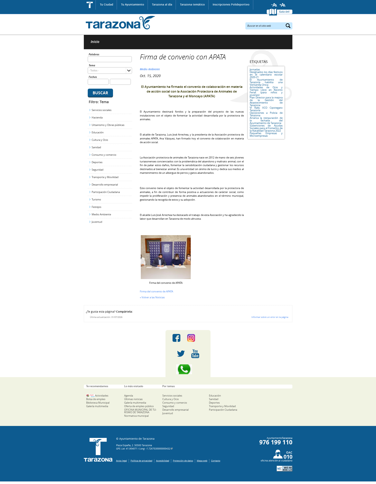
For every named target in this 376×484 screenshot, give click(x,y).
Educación (98, 132)
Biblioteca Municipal (97, 402)
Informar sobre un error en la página (269, 317)
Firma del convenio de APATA (156, 291)
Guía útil (284, 11)
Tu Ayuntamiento (132, 4)
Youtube (195, 353)
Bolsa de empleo (95, 399)
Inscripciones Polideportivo (231, 4)
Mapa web (202, 460)
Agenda (128, 395)
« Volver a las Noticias (152, 297)
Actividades (101, 395)
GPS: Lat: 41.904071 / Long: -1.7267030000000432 (143, 448)
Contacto (215, 460)
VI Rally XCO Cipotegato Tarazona (266, 109)
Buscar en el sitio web (259, 25)
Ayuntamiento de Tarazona (119, 22)
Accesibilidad (162, 460)
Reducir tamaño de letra (274, 5)
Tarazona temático (192, 4)
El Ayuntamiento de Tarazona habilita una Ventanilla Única (266, 82)
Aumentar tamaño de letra (283, 5)
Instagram (195, 338)
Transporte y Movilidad (105, 177)
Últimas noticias (133, 399)
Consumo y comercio (104, 154)
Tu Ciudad (106, 4)
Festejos (96, 207)
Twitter (181, 353)
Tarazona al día (162, 4)
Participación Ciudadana (106, 192)
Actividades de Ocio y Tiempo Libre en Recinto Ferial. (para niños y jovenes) (266, 91)
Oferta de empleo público (139, 406)
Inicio (90, 5)
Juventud (97, 222)
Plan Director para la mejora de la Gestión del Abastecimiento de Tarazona (266, 101)
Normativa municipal (136, 416)
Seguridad (97, 169)
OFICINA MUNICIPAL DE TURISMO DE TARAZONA (140, 411)
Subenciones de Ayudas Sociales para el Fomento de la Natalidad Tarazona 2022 (266, 128)
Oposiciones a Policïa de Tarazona (266, 114)
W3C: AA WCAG (284, 469)
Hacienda (97, 117)
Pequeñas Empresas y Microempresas (266, 134)
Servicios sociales (101, 110)
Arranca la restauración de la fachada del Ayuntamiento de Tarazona (266, 120)
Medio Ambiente (101, 214)
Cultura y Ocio (100, 140)
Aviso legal (121, 460)
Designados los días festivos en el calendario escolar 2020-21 (266, 74)
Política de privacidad (141, 460)
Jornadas (255, 69)
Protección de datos (183, 460)
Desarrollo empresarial (105, 184)
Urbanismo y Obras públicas (108, 125)
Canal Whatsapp (188, 369)
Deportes (97, 162)
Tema (92, 65)
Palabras (94, 54)
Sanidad (96, 147)
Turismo (96, 199)
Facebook (176, 338)
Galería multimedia (97, 406)
